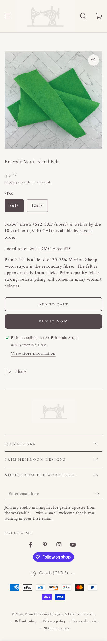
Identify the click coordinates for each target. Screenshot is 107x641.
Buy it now (53, 321)
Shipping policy (56, 628)
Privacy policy (54, 620)
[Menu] (8, 16)
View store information (33, 353)
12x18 (39, 207)
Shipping (11, 182)
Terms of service (85, 620)
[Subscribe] (98, 494)
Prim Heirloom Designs (44, 613)
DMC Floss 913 (55, 249)
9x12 (16, 207)
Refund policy (26, 620)
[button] (83, 16)
